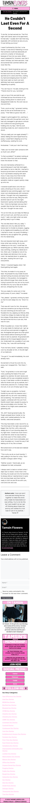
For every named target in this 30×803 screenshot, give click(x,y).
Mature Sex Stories (9, 759)
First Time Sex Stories (10, 740)
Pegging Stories (8, 768)
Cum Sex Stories (7, 11)
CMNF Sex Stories (8, 719)
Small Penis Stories (9, 785)
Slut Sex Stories (8, 783)
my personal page (7, 548)
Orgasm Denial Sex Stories (11, 765)
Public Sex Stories (8, 771)
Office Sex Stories (8, 762)
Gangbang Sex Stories (10, 746)
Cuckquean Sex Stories (10, 728)
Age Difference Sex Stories (11, 696)
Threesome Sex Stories (10, 791)
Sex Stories (6, 780)
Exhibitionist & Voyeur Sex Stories (14, 734)
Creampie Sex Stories (9, 722)
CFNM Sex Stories (8, 711)
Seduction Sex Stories (10, 777)
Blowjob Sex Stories (9, 708)
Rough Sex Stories (8, 774)
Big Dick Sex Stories (9, 705)
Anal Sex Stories (8, 699)
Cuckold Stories (7, 725)
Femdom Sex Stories (9, 737)
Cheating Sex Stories (9, 717)
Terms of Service (21, 801)
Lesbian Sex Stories (9, 754)
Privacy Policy (8, 801)
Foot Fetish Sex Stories (10, 743)
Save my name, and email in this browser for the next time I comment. (15, 592)
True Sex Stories (8, 794)
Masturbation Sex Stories (11, 756)
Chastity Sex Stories (9, 714)
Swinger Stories (8, 788)
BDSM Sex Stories (8, 702)
